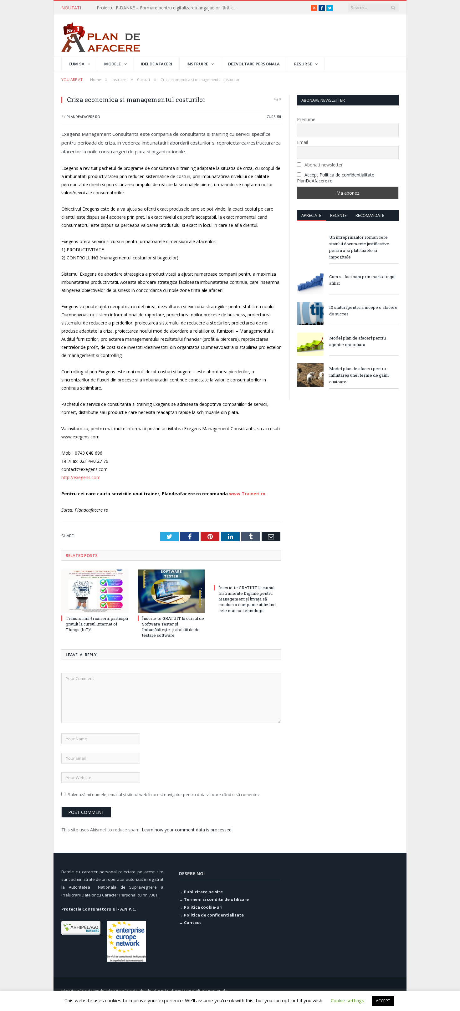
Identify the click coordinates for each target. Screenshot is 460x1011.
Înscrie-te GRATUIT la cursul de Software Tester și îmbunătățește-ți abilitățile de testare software (173, 626)
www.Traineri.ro (247, 494)
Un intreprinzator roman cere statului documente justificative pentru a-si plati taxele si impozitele (359, 247)
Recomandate (369, 215)
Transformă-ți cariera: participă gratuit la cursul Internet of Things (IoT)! (169, 8)
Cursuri (274, 116)
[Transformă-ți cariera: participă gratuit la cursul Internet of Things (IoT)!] (94, 591)
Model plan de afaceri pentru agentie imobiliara (357, 341)
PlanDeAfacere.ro (83, 116)
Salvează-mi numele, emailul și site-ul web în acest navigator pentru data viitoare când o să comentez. (164, 794)
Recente (338, 215)
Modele (112, 64)
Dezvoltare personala (254, 64)
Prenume (306, 119)
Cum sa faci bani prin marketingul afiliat (362, 280)
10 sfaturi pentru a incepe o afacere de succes (363, 310)
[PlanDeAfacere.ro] (100, 35)
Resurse (303, 64)
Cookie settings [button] (347, 1000)
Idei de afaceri (156, 64)
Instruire (197, 64)
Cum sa (76, 64)
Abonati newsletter (323, 165)
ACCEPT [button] (383, 1000)
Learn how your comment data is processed (187, 830)
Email (302, 142)
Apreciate (311, 215)
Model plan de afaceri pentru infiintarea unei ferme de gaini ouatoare (359, 375)
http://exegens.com (80, 477)
